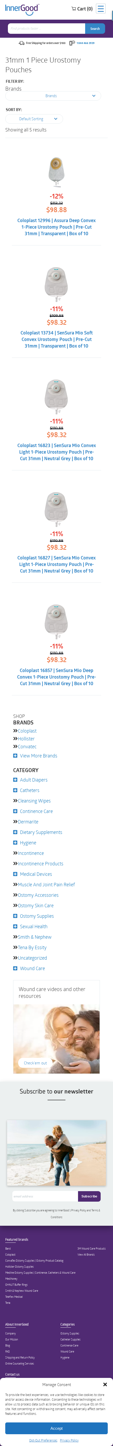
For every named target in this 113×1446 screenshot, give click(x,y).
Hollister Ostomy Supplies (19, 1266)
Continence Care (36, 811)
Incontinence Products (40, 863)
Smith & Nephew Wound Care (21, 1291)
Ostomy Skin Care (36, 905)
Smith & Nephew (35, 937)
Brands (13, 88)
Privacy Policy (69, 1440)
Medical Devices (36, 874)
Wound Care (32, 968)
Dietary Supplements (41, 832)
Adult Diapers (34, 780)
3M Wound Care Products (92, 1248)
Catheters (29, 790)
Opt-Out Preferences (43, 1440)
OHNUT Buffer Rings (16, 1284)
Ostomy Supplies (37, 916)
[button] (105, 1384)
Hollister (26, 738)
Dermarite (28, 821)
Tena (7, 1303)
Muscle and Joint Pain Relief (46, 884)
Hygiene (28, 842)
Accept (56, 1428)
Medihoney (11, 1278)
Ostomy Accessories (38, 895)
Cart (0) (85, 9)
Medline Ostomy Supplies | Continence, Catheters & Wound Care (40, 1272)
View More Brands (38, 755)
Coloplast (27, 731)
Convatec (27, 746)
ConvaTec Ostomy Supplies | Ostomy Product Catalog (34, 1260)
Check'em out (35, 1062)
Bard (8, 1248)
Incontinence (31, 853)
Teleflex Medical (14, 1297)
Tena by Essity (32, 947)
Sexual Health (34, 926)
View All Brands (86, 1254)
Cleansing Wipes (34, 801)
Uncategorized (32, 958)
